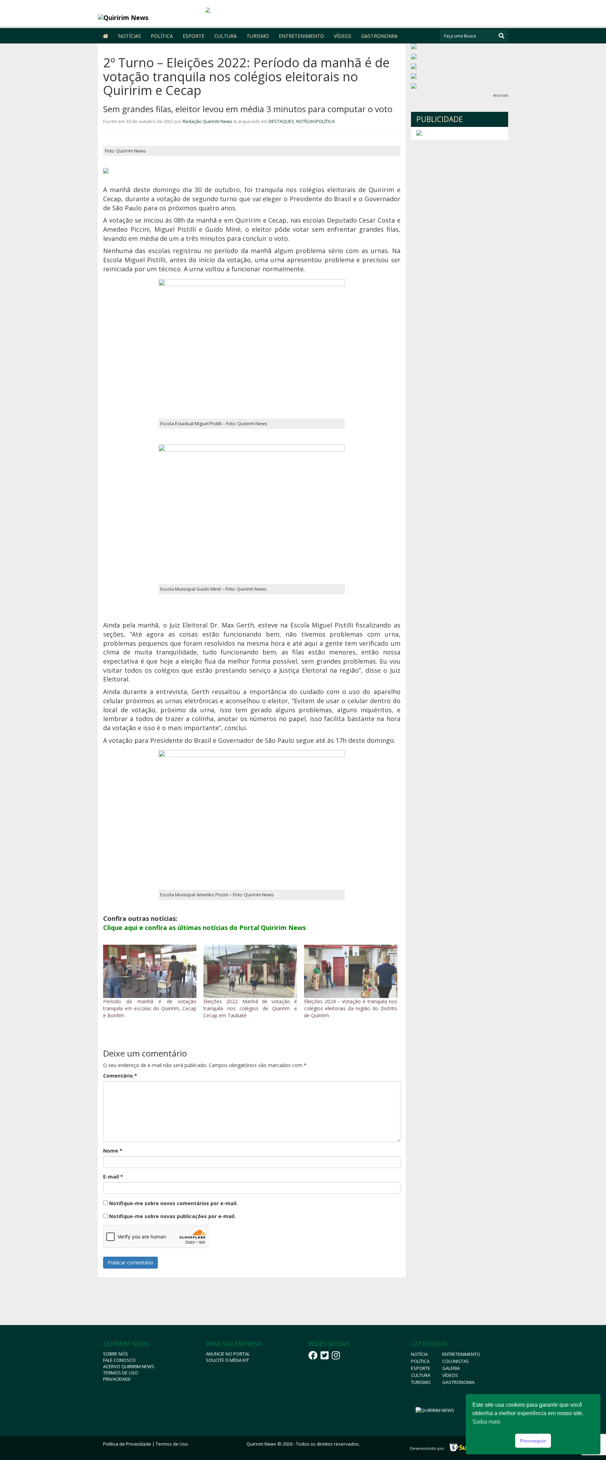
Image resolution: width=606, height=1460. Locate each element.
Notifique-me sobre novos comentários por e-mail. (173, 1203)
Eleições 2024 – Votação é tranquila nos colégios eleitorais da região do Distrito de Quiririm (350, 1008)
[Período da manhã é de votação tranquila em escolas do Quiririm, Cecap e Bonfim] (149, 971)
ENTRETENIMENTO (301, 36)
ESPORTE (193, 36)
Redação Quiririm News (208, 121)
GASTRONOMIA (379, 36)
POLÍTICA (162, 36)
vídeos (450, 1375)
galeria (451, 1368)
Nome (112, 1150)
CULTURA (225, 36)
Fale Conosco (119, 1360)
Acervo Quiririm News (128, 1366)
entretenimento (461, 1354)
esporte (420, 1368)
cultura (420, 1375)
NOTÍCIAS (129, 36)
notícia (419, 1354)
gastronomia (458, 1382)
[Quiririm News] (149, 17)
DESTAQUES (281, 121)
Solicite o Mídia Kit (227, 1360)
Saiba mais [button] (486, 1422)
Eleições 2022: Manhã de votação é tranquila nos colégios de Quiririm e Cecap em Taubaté (250, 1008)
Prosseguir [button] (533, 1441)
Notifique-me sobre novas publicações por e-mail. (172, 1216)
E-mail (113, 1176)
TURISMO (258, 36)
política (420, 1361)
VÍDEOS (342, 36)
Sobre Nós (115, 1354)
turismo (421, 1382)
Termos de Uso (120, 1373)
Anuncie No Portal (228, 1354)
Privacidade (117, 1379)
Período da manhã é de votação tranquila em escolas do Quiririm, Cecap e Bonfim (149, 1008)
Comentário (120, 1075)
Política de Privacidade (127, 1444)
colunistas (455, 1361)
